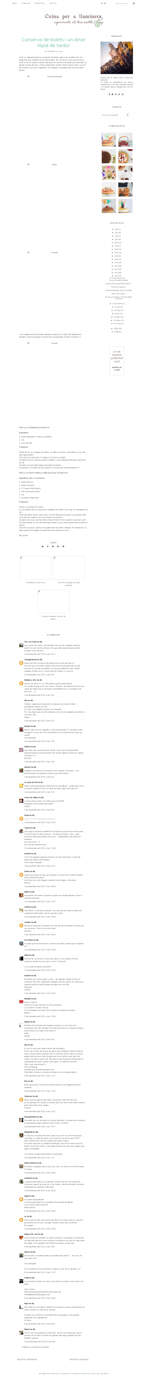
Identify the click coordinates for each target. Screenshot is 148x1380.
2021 (117, 239)
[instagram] (105, 3)
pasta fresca (48, 337)
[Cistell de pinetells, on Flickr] (53, 114)
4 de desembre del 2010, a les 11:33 (40, 1091)
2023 (117, 233)
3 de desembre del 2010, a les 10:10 (40, 822)
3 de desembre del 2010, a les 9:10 (39, 792)
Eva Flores (28, 940)
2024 (117, 229)
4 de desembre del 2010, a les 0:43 (39, 1039)
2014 (116, 262)
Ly (25, 1216)
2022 (117, 236)
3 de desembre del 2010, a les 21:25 (40, 970)
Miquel (27, 1022)
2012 (116, 269)
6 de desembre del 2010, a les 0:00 (39, 1246)
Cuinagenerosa (30, 659)
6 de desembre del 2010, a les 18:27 (40, 1324)
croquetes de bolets (50, 57)
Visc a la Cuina (30, 642)
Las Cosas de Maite (100, 1373)
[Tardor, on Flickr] (53, 202)
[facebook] (102, 3)
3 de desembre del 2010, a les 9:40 (39, 810)
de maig (117, 310)
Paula (26, 1278)
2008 (116, 332)
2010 (116, 276)
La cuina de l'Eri (30, 782)
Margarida (28, 1132)
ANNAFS (28, 1178)
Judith (26, 892)
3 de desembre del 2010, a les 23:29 (40, 1016)
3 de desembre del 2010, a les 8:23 (39, 777)
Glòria (26, 955)
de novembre (118, 303)
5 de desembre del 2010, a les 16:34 (40, 1173)
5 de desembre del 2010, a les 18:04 (40, 1190)
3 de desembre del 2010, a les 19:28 (40, 917)
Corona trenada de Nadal (118, 280)
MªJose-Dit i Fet (31, 1234)
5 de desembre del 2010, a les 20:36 (40, 1211)
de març (117, 317)
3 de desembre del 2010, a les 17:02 (40, 901)
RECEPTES (39, 3)
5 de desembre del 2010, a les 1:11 (39, 1157)
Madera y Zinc (30, 680)
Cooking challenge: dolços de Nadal (118, 290)
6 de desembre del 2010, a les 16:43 (40, 1298)
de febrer (117, 320)
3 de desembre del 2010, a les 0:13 (39, 695)
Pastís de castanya (118, 287)
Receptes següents (79, 1359)
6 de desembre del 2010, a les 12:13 (40, 1272)
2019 (117, 246)
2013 (116, 266)
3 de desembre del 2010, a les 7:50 (39, 761)
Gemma (27, 767)
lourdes (27, 726)
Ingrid (26, 1196)
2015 (116, 259)
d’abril (117, 314)
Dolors (27, 871)
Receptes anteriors (27, 1359)
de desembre (118, 278)
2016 (117, 256)
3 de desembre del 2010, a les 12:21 (40, 866)
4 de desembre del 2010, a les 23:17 (40, 1126)
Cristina (27, 907)
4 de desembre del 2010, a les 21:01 (40, 1111)
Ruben (27, 1329)
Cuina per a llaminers (60, 1373)
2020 (116, 242)
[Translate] (128, 115)
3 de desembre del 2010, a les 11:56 (40, 848)
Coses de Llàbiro (31, 797)
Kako (26, 1303)
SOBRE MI (26, 3)
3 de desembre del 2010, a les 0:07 (39, 674)
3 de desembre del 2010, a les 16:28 (40, 886)
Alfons (27, 1252)
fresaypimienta (30, 1117)
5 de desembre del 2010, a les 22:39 (40, 1229)
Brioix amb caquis (118, 294)
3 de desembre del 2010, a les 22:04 (40, 993)
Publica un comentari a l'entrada (35, 1347)
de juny (118, 307)
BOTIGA (53, 3)
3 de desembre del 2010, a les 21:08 (40, 949)
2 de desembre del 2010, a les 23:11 (40, 654)
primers (53, 543)
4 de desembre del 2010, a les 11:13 (40, 1075)
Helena (27, 746)
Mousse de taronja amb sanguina (118, 284)
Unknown (28, 1096)
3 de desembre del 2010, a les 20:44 (40, 934)
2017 (116, 253)
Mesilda (27, 998)
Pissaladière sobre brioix (35, 582)
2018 (116, 249)
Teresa (27, 828)
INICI (14, 3)
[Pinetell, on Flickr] (53, 290)
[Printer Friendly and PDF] (43, 546)
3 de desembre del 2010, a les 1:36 (39, 741)
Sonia (26, 815)
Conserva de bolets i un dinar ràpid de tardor (118, 298)
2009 (116, 328)
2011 (116, 273)
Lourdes (27, 922)
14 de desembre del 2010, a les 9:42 (40, 1341)
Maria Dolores (30, 1163)
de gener (118, 323)
